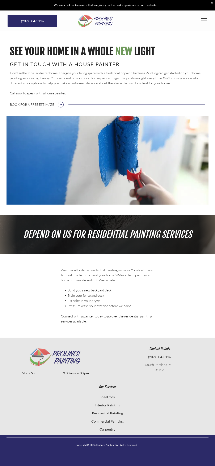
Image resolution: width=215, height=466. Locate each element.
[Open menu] (204, 21)
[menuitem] (107, 397)
